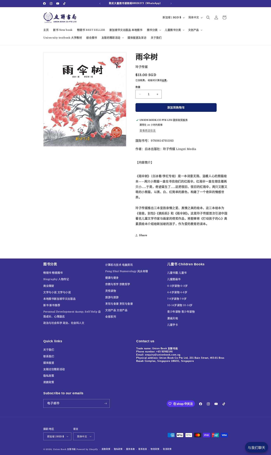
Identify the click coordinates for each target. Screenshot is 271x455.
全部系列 (110, 316)
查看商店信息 (148, 130)
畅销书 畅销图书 (53, 272)
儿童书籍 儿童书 (177, 272)
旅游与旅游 (112, 297)
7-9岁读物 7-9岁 (177, 298)
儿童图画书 (174, 279)
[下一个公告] (171, 3)
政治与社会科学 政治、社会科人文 (63, 322)
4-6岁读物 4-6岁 (177, 292)
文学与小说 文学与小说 (57, 292)
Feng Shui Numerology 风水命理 (126, 271)
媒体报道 (48, 362)
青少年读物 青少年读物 (181, 311)
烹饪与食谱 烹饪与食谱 (119, 303)
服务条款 (130, 449)
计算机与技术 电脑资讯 (119, 264)
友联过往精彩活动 (54, 369)
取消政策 (167, 449)
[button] (154, 30)
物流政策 (155, 449)
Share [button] (143, 235)
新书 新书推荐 (51, 305)
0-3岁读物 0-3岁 (177, 285)
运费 (164, 80)
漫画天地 (172, 318)
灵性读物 (110, 290)
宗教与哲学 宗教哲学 (117, 284)
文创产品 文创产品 (116, 310)
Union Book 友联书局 (64, 449)
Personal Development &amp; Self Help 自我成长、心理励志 (72, 314)
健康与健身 (112, 277)
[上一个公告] (100, 3)
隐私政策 (48, 375)
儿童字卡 (172, 324)
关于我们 (48, 349)
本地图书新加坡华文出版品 (59, 298)
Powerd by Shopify (87, 449)
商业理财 (48, 285)
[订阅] (105, 403)
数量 (138, 87)
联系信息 (142, 449)
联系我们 (48, 356)
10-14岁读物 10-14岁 (180, 305)
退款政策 (48, 382)
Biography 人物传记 (56, 279)
